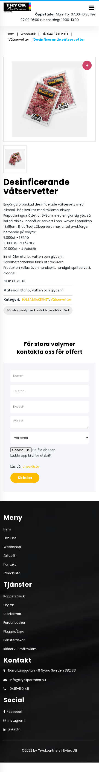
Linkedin (14, 729)
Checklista (11, 573)
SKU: (7, 281)
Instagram (16, 720)
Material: (11, 290)
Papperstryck (14, 596)
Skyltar (8, 605)
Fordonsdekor (14, 622)
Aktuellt (9, 555)
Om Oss (10, 538)
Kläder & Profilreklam (20, 649)
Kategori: (11, 299)
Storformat (12, 614)
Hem (11, 34)
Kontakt (9, 564)
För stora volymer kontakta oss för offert (38, 310)
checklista (31, 466)
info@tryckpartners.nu (28, 680)
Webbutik (28, 34)
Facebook (15, 711)
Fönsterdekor (14, 640)
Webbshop (12, 547)
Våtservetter (19, 39)
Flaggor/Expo (13, 631)
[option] (49, 99)
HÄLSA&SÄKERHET (55, 34)
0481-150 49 (19, 688)
